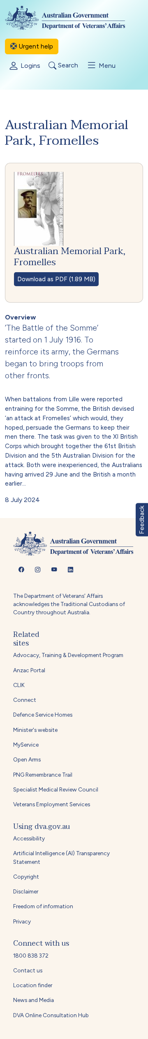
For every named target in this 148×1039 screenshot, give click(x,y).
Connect (24, 700)
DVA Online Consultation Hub (51, 1015)
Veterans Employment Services (51, 804)
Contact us (27, 970)
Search (67, 65)
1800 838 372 (31, 955)
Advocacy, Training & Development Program (68, 655)
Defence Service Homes (42, 714)
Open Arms (27, 759)
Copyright (26, 876)
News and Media (33, 1000)
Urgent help (35, 46)
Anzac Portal (29, 670)
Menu (106, 65)
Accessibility (29, 838)
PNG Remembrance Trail (42, 774)
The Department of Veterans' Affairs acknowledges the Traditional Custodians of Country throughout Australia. (69, 604)
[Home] (72, 17)
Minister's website (35, 730)
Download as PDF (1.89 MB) (56, 279)
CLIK (19, 685)
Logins (29, 65)
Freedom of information (43, 906)
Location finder (32, 985)
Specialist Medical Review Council (55, 789)
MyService (26, 744)
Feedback (142, 519)
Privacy (22, 921)
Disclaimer (25, 891)
